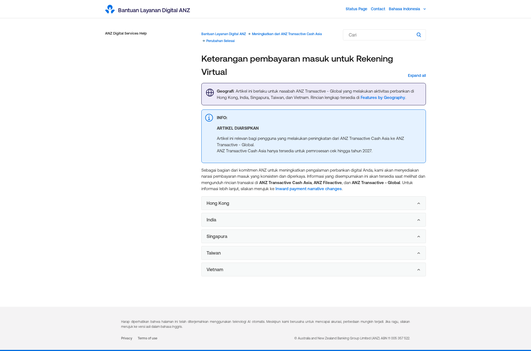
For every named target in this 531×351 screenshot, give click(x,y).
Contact (378, 9)
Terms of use (147, 338)
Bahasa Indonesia (405, 9)
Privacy (126, 338)
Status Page (356, 9)
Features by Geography (383, 97)
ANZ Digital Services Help (126, 33)
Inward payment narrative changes (308, 188)
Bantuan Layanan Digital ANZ (223, 34)
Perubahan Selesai (220, 41)
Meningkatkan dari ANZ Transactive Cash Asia (287, 34)
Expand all (417, 75)
